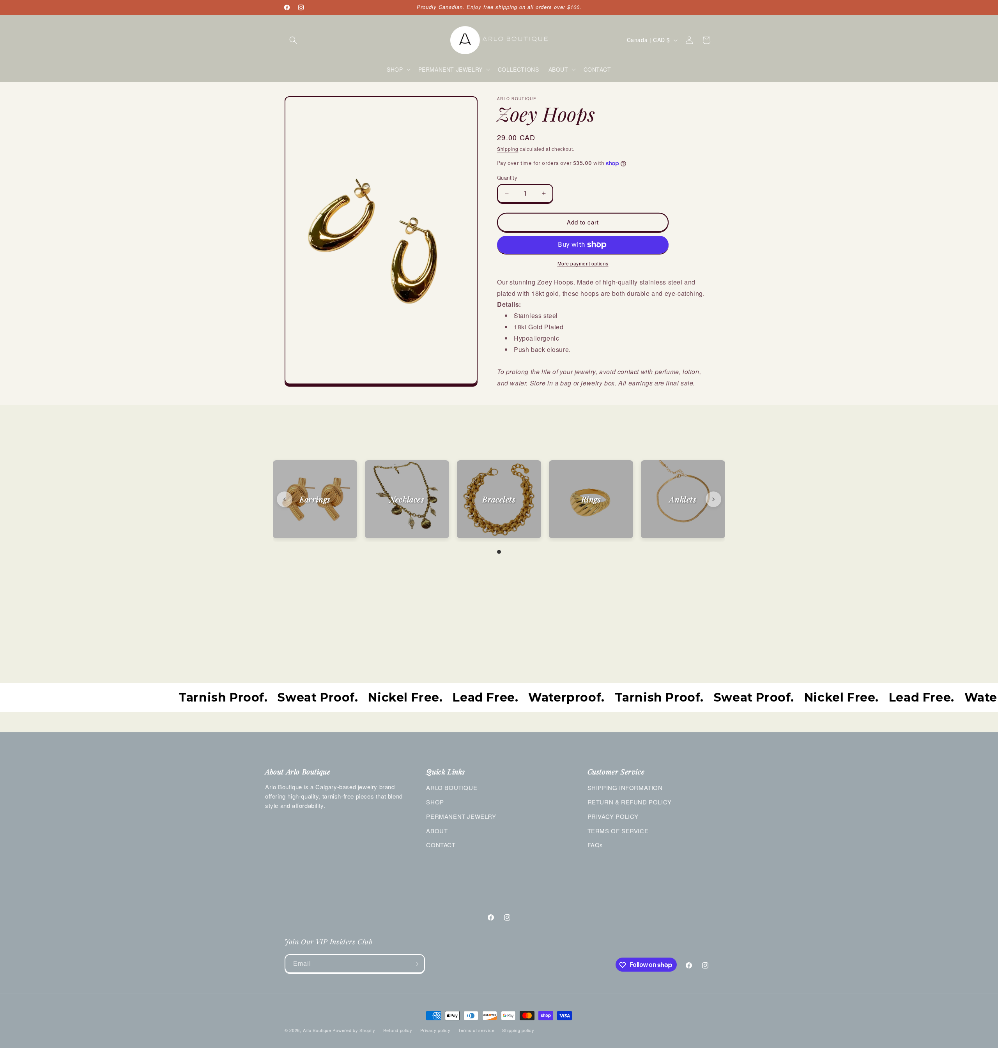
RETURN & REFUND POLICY (629, 802)
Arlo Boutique (317, 1030)
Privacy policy (435, 1030)
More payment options (583, 263)
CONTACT (440, 845)
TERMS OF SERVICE (618, 831)
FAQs (595, 845)
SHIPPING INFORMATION (625, 787)
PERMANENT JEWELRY (461, 816)
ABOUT (437, 831)
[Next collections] (713, 499)
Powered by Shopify (354, 1030)
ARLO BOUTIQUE (451, 787)
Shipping (507, 148)
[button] (293, 40)
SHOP (435, 802)
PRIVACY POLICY (613, 816)
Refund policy (397, 1030)
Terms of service (476, 1030)
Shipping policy (518, 1030)
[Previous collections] (284, 499)
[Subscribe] (415, 964)
